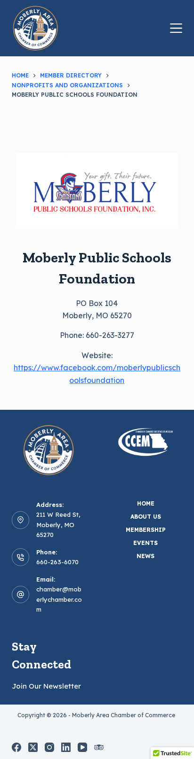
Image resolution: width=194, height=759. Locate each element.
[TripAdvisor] (99, 747)
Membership (146, 529)
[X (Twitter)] (33, 747)
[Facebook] (16, 747)
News (145, 556)
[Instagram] (49, 747)
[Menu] (176, 28)
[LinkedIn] (66, 747)
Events (145, 542)
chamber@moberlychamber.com (59, 599)
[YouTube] (82, 747)
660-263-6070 (57, 562)
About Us (145, 516)
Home (145, 503)
